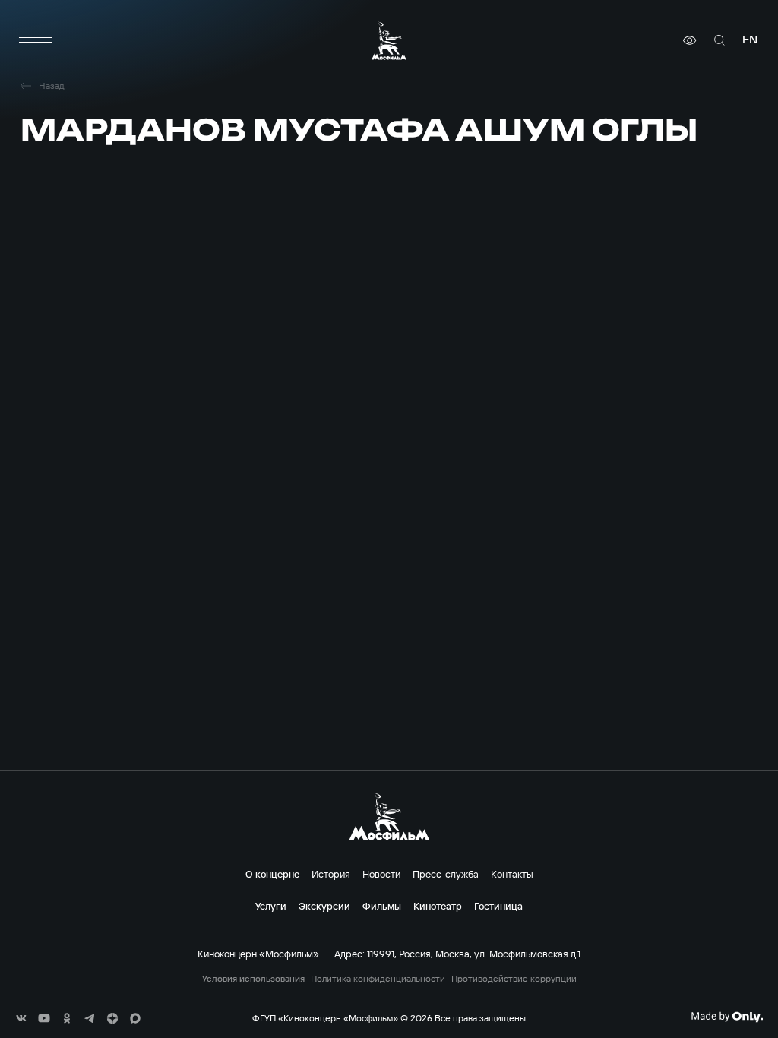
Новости (381, 874)
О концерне (272, 874)
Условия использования (253, 978)
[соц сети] (21, 1018)
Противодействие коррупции (514, 978)
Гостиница (498, 906)
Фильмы (381, 906)
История (331, 874)
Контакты (512, 874)
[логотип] (389, 40)
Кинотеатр (437, 906)
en (749, 39)
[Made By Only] (727, 1017)
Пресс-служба (446, 874)
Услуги (270, 906)
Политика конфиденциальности (378, 978)
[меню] (36, 40)
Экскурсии (324, 906)
